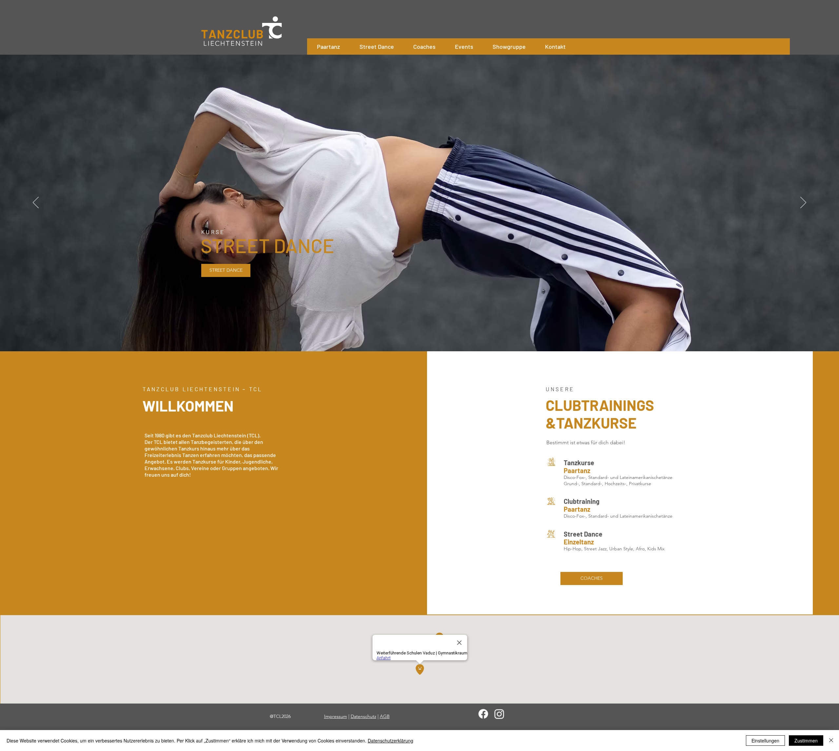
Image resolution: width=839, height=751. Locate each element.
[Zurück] (36, 203)
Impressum (335, 716)
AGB (385, 716)
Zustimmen (806, 740)
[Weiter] (803, 203)
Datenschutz (363, 716)
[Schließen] (831, 740)
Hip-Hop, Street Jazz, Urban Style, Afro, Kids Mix (615, 549)
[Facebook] (483, 713)
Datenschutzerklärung (390, 740)
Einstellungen (765, 740)
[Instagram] (499, 713)
